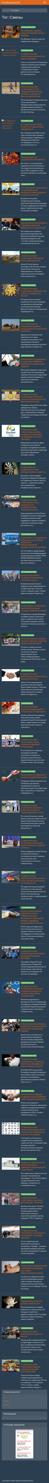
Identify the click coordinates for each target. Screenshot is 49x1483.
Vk (5, 1397)
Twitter (6, 1401)
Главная (6, 10)
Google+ (7, 1405)
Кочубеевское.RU (11, 2)
